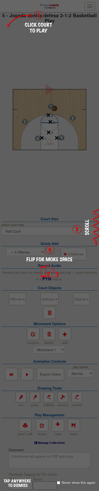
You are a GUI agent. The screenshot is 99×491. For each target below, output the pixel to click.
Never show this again (78, 483)
